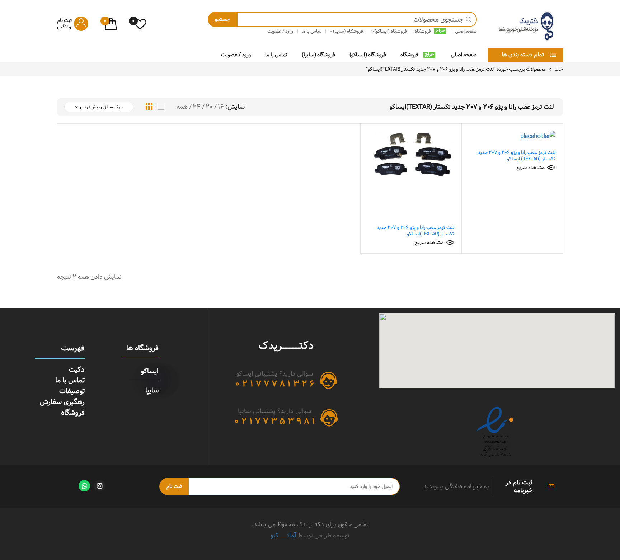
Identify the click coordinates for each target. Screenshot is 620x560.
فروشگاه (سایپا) (318, 54)
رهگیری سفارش (62, 401)
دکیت (77, 369)
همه (182, 106)
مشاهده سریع (530, 167)
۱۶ (221, 106)
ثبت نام (174, 486)
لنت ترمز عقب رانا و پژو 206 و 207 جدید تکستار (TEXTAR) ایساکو (516, 155)
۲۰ (209, 106)
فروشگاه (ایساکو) (367, 54)
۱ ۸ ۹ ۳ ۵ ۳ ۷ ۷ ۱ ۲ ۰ (274, 421)
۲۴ (197, 106)
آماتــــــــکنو (283, 535)
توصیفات (72, 391)
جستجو (222, 19)
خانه (558, 69)
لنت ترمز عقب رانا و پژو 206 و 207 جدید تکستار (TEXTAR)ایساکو (415, 230)
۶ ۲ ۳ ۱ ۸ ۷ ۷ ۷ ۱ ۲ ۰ (274, 383)
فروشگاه (409, 54)
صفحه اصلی (464, 54)
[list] (161, 107)
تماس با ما (276, 54)
